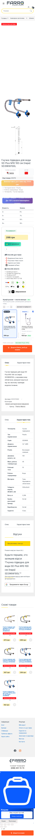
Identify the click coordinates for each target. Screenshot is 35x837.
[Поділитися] (5, 824)
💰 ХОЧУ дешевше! (12, 244)
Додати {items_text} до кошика (18, 348)
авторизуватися (10, 579)
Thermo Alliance (20, 406)
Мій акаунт (22, 725)
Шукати (30, 11)
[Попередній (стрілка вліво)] (1, 827)
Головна (4, 18)
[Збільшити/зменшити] (12, 824)
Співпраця (4, 731)
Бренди (3, 728)
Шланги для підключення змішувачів (17, 404)
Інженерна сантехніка (17, 18)
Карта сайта (5, 736)
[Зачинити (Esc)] (1, 824)
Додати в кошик (18, 833)
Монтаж (21, 739)
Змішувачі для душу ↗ (27, 331)
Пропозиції (12, 821)
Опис (7, 363)
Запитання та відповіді (26, 736)
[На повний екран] (8, 824)
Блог (2, 725)
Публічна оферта (6, 733)
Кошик (4, 821)
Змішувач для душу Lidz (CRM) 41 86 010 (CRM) (27, 328)
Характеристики (23, 363)
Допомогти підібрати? (24, 307)
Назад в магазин (16, 816)
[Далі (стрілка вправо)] (5, 827)
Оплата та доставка (25, 728)
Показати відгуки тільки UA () (14, 550)
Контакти (22, 741)
